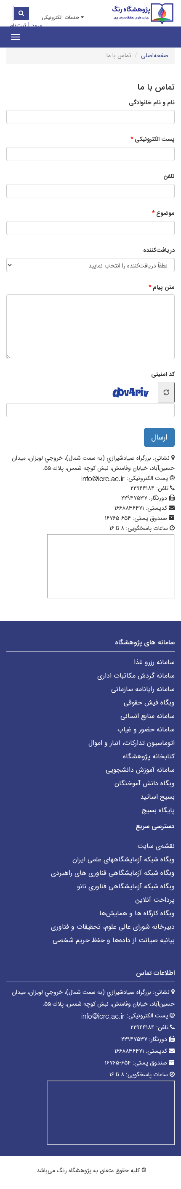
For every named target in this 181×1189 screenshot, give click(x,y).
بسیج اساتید (157, 797)
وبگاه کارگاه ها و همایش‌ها (137, 913)
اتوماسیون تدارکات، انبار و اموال (131, 743)
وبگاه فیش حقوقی (149, 702)
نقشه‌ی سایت (156, 846)
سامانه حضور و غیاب (146, 729)
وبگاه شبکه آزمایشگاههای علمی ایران (123, 859)
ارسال (159, 437)
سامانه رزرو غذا (154, 662)
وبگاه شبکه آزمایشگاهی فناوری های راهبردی (113, 873)
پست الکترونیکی (155, 139)
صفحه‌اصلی (154, 55)
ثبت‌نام (18, 25)
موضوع (165, 213)
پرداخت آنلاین (155, 900)
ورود (37, 25)
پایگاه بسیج (158, 810)
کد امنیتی (163, 374)
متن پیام (164, 287)
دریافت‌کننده (159, 250)
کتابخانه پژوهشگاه (149, 756)
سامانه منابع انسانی (147, 716)
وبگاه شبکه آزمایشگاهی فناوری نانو (126, 886)
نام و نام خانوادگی (152, 102)
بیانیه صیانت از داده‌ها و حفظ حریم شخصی (114, 940)
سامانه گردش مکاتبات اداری (136, 675)
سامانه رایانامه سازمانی (143, 689)
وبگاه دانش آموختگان (144, 783)
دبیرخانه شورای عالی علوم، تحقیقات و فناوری (113, 927)
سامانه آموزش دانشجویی (140, 770)
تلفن (169, 176)
